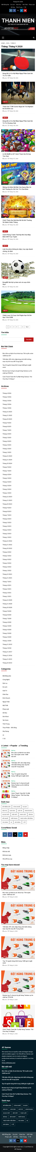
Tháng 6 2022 (7, 552)
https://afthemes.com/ (8, 1063)
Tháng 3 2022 (7, 563)
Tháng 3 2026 (7, 400)
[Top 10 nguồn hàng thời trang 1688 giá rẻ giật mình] (5, 773)
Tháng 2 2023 (7, 533)
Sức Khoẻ (6, 716)
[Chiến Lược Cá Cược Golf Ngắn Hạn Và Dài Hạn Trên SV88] (18, 301)
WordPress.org (7, 859)
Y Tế (25, 7)
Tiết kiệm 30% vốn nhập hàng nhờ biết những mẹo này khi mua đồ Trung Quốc (17, 360)
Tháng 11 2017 (7, 652)
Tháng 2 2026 (7, 404)
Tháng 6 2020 (7, 622)
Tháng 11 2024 (7, 459)
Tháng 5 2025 (7, 437)
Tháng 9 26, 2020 (13, 191)
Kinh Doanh (6, 698)
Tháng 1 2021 (7, 596)
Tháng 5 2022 (7, 556)
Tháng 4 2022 (7, 559)
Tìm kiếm (5, 332)
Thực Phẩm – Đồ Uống (10, 727)
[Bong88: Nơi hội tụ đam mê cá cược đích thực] (18, 268)
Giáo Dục (18, 4)
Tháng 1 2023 (7, 537)
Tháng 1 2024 (7, 493)
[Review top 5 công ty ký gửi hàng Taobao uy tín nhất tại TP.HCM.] (5, 784)
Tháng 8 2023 (7, 511)
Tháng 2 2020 (7, 637)
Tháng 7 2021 (7, 581)
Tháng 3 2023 (7, 530)
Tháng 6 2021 (7, 585)
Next (27, 327)
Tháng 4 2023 (7, 526)
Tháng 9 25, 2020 (13, 253)
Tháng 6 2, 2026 (13, 1033)
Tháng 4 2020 (7, 629)
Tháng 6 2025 (7, 434)
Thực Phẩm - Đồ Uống (26, 818)
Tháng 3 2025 (7, 445)
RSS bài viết (6, 851)
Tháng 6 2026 (7, 393)
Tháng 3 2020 (7, 633)
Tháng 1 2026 (7, 408)
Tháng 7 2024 (7, 471)
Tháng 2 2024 (7, 489)
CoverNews (27, 1146)
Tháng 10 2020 (7, 607)
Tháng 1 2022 (7, 570)
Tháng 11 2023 (7, 500)
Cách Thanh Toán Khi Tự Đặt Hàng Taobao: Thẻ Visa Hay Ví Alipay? (17, 378)
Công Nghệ (6, 679)
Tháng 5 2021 (7, 589)
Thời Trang (19, 7)
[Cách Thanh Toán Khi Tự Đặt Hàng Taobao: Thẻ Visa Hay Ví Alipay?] (5, 794)
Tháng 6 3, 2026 (13, 999)
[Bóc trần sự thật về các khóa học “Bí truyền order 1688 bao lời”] (5, 753)
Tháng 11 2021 (7, 578)
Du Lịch (12, 4)
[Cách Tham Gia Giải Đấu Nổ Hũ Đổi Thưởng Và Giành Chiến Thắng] (18, 206)
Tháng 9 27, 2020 (13, 158)
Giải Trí (5, 68)
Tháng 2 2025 (7, 448)
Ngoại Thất (6, 702)
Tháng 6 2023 (7, 519)
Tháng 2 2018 (7, 648)
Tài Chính (5, 720)
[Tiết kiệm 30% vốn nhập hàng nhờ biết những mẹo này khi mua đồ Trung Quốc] (5, 763)
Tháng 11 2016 (7, 655)
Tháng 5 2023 (7, 522)
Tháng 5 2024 (7, 478)
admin (5, 78)
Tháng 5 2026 (7, 397)
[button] (3, 37)
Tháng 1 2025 (7, 452)
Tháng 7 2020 (7, 618)
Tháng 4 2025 (7, 441)
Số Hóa (13, 7)
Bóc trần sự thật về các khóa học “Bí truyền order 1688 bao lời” (18, 354)
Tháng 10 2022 (7, 548)
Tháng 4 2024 (7, 482)
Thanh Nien (18, 20)
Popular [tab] (13, 746)
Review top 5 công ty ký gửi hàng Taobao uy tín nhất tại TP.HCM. (17, 372)
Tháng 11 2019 (7, 644)
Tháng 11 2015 (7, 659)
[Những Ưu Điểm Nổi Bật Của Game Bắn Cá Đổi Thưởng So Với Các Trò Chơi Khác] (18, 173)
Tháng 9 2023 (7, 508)
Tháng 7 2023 (7, 515)
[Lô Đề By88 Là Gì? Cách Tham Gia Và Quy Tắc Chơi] (18, 140)
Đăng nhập (6, 848)
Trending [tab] (24, 746)
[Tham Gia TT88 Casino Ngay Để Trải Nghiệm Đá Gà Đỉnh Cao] (18, 93)
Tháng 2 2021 (7, 592)
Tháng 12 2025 (7, 411)
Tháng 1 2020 (7, 640)
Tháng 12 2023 (7, 496)
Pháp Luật (32, 4)
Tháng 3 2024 (7, 485)
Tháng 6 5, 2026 (13, 965)
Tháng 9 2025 (7, 423)
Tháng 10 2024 (7, 463)
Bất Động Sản (5, 4)
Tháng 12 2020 (7, 600)
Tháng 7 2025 (7, 430)
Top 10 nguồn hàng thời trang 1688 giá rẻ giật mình (17, 366)
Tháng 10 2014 (7, 663)
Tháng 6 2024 (7, 474)
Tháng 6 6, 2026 (13, 931)
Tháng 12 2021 (7, 574)
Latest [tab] (5, 746)
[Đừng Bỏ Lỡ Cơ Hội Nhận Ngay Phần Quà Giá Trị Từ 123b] (18, 60)
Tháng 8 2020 (7, 615)
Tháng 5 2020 (7, 626)
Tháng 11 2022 (7, 544)
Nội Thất (25, 4)
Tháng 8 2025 (7, 426)
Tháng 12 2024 (7, 456)
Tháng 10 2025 (7, 419)
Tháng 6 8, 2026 (13, 897)
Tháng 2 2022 (7, 567)
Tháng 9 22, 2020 (13, 320)
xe (3, 735)
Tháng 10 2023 (7, 504)
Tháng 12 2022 (7, 541)
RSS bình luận (7, 855)
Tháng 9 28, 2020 (13, 78)
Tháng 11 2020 (7, 604)
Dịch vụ (5, 683)
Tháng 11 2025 (7, 415)
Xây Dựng (6, 731)
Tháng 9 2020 (7, 611)
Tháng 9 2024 (7, 467)
